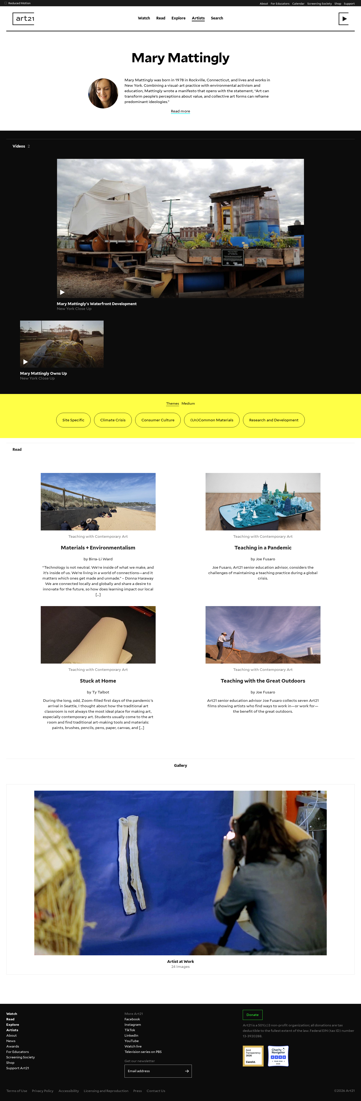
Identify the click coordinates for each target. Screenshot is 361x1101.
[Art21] (23, 19)
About (264, 3)
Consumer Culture (157, 420)
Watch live (133, 1046)
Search (217, 18)
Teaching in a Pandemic (227, 475)
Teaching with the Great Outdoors (237, 609)
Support (349, 3)
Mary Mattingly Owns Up (43, 373)
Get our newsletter (140, 1061)
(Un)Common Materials (211, 420)
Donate (253, 1015)
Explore (179, 18)
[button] (343, 19)
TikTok (130, 1030)
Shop (337, 3)
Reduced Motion (19, 3)
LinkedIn (131, 1035)
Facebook (132, 1019)
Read (160, 18)
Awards (12, 1046)
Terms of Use (16, 1091)
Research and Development (273, 420)
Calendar (298, 3)
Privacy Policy (42, 1091)
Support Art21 (17, 1068)
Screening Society (319, 3)
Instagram (133, 1025)
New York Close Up (74, 308)
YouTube (132, 1041)
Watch (144, 18)
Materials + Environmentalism (68, 475)
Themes (172, 403)
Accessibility (68, 1091)
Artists (198, 18)
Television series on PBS (143, 1052)
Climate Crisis (112, 420)
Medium (188, 403)
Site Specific (73, 420)
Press (137, 1091)
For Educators (280, 3)
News (10, 1041)
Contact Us (156, 1091)
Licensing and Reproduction (106, 1091)
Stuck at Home (54, 609)
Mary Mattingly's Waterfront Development (97, 304)
